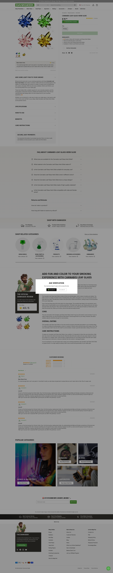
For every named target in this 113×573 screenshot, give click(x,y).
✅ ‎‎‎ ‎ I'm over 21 (51, 289)
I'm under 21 (62, 289)
